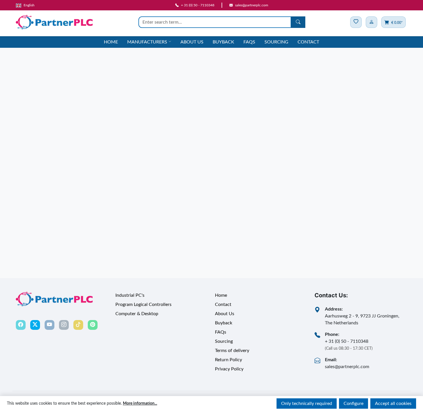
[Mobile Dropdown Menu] (371, 22)
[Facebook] (21, 325)
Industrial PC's (129, 295)
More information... (140, 404)
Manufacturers (147, 42)
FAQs (249, 42)
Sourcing (276, 42)
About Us (191, 42)
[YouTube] (49, 325)
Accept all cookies (393, 403)
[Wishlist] (356, 22)
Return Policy (228, 359)
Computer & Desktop (136, 313)
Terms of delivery (232, 350)
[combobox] (214, 22)
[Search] (298, 22)
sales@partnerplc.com (347, 366)
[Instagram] (64, 325)
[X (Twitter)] (35, 325)
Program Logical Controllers (143, 304)
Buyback (223, 42)
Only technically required (306, 403)
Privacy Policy (229, 369)
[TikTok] (78, 325)
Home (111, 42)
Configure (353, 403)
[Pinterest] (93, 325)
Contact (308, 42)
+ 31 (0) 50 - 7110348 (346, 341)
